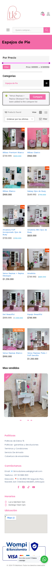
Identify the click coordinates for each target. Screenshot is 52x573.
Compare (37, 96)
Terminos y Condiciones (16, 448)
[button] (20, 420)
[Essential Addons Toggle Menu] (46, 83)
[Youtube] (33, 487)
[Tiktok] (28, 487)
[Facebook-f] (18, 487)
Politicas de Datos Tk (14, 441)
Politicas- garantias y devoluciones (21, 444)
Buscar (46, 30)
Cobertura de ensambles (17, 456)
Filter (6, 67)
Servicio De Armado (14, 452)
